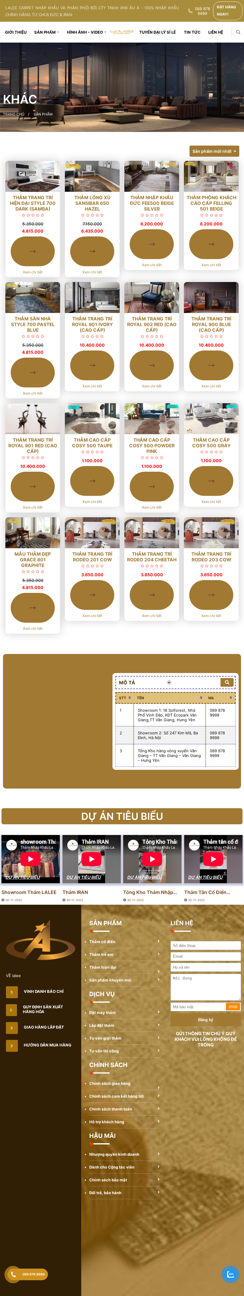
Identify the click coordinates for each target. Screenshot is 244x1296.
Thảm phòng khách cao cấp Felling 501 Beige (211, 203)
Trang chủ (13, 114)
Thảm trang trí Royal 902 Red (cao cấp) (151, 324)
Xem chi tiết (33, 272)
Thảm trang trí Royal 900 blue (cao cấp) (211, 324)
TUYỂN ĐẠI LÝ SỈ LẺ (157, 32)
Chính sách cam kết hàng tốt (116, 1096)
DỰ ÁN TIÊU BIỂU (23, 877)
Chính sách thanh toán (110, 1109)
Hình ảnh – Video (85, 32)
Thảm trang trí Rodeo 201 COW (92, 557)
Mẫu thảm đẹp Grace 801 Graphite (33, 559)
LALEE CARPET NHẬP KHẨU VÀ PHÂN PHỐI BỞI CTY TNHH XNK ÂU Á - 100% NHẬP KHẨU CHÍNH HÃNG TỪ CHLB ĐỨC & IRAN (92, 11)
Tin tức (192, 32)
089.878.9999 (33, 1274)
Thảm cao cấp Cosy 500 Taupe (92, 442)
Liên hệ (215, 32)
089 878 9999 (202, 11)
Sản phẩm (45, 32)
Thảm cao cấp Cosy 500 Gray (211, 442)
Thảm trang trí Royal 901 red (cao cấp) (32, 445)
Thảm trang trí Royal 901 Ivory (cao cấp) (92, 324)
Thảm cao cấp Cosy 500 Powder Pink (152, 445)
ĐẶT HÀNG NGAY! (226, 10)
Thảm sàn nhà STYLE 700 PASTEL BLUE (33, 324)
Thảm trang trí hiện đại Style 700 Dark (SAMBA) (33, 203)
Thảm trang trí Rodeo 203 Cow (211, 557)
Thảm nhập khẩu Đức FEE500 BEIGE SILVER (152, 203)
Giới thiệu (15, 32)
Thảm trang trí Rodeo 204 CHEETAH (151, 557)
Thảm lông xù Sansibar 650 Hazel (92, 203)
